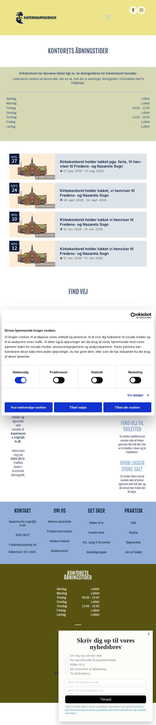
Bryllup (133, 532)
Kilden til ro (96, 523)
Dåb (133, 523)
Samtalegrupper (96, 552)
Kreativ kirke (96, 532)
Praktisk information (59, 531)
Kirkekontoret (59, 551)
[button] (90, 18)
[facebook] (133, 10)
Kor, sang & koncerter (96, 542)
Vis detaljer (135, 395)
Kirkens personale (59, 521)
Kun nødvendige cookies (28, 407)
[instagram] (141, 10)
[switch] (59, 380)
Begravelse (133, 542)
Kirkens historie (59, 541)
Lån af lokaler (133, 552)
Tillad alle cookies (127, 407)
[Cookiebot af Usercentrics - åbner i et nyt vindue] (133, 316)
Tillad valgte (78, 407)
